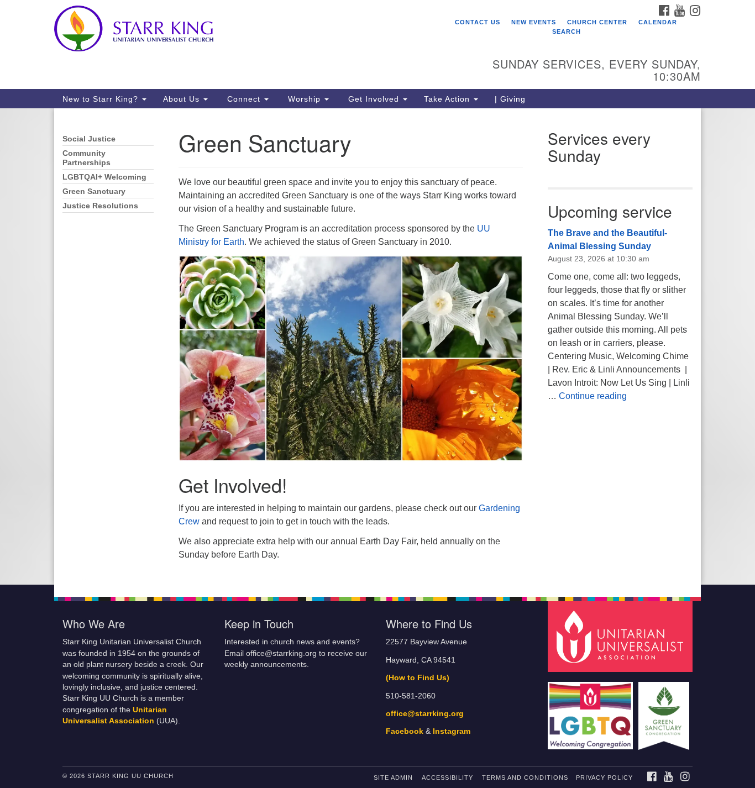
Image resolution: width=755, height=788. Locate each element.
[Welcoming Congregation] (592, 710)
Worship (304, 98)
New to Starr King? (101, 98)
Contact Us (477, 22)
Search (566, 31)
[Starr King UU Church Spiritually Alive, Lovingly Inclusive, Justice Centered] (243, 30)
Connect (243, 98)
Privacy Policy (604, 777)
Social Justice (89, 139)
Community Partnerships (86, 158)
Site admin (393, 777)
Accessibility (447, 777)
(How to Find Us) (417, 678)
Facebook (404, 731)
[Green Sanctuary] (665, 710)
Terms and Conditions (525, 777)
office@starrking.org (425, 714)
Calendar (657, 22)
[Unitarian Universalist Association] (622, 636)
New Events (533, 22)
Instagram (451, 731)
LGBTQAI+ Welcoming (104, 177)
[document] (377, 346)
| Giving (510, 98)
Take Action (448, 98)
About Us (182, 98)
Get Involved (373, 98)
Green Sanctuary (93, 191)
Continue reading (593, 396)
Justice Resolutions (100, 206)
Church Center (597, 22)
